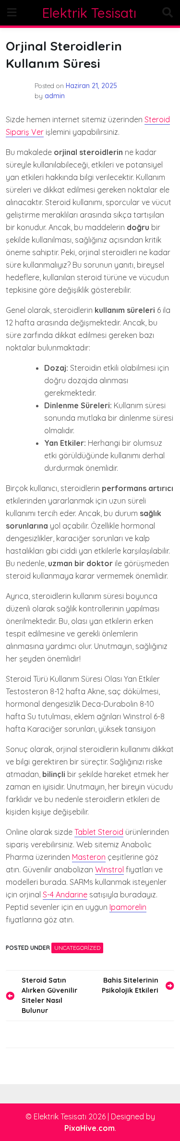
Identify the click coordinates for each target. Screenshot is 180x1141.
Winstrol (109, 869)
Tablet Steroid (98, 832)
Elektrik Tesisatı (89, 12)
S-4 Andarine (65, 894)
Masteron (89, 857)
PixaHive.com (89, 1128)
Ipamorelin (127, 907)
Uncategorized (77, 947)
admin (55, 95)
